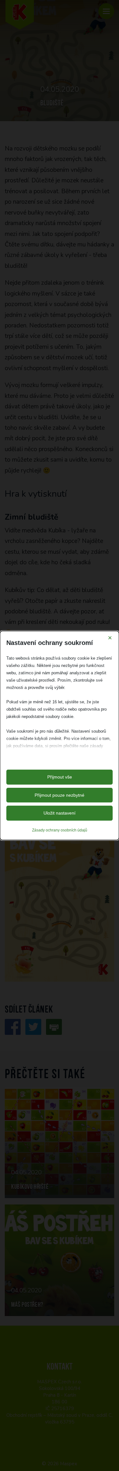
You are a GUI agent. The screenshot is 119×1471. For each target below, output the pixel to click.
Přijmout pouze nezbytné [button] (59, 795)
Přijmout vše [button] (59, 776)
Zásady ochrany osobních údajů (59, 830)
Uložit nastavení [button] (59, 813)
